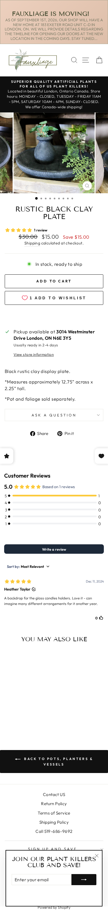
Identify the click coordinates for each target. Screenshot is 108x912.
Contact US (54, 794)
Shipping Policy (54, 822)
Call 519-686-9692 (53, 831)
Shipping (32, 243)
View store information (34, 354)
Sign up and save (53, 849)
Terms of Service (54, 813)
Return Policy (54, 803)
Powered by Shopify (54, 907)
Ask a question (54, 415)
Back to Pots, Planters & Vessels (58, 761)
